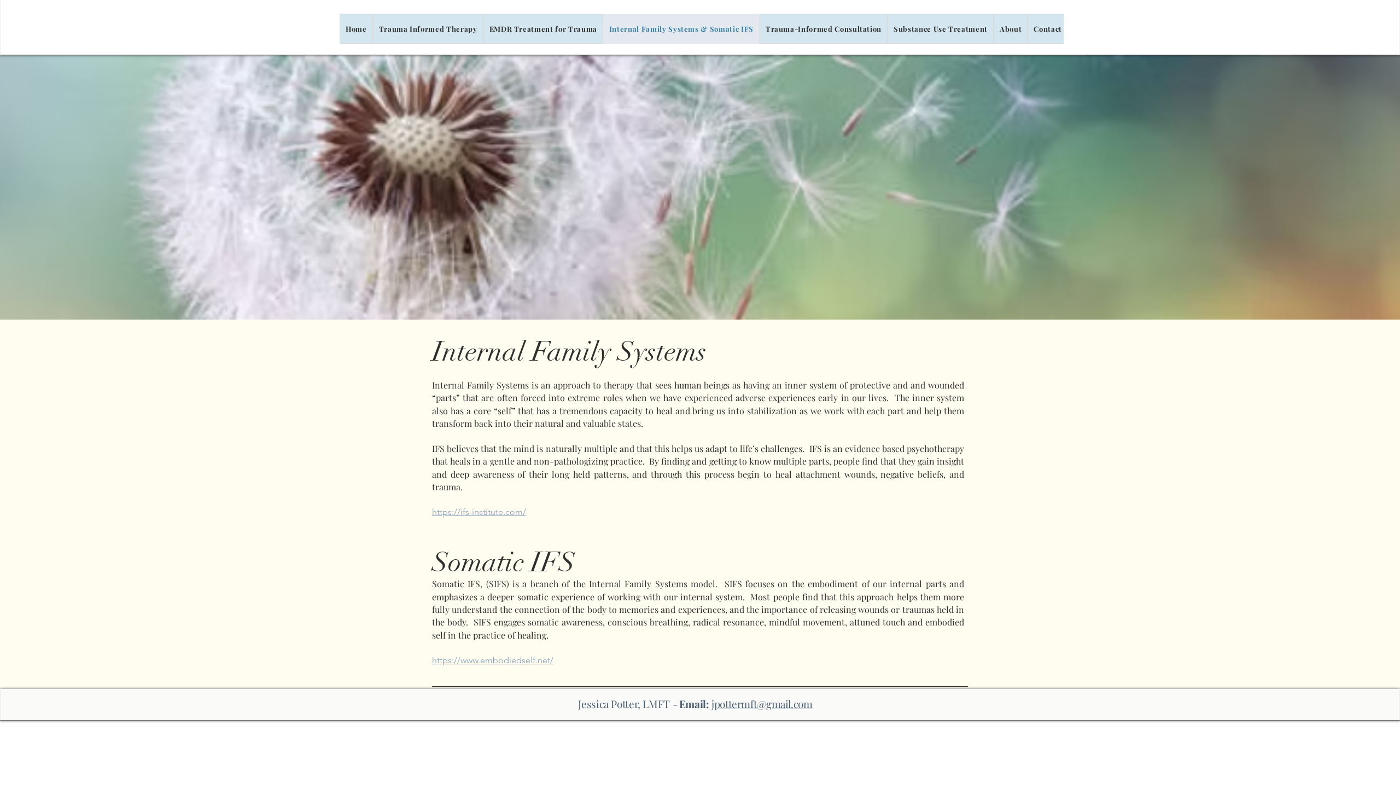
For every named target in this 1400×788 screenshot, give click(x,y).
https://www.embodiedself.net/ (492, 660)
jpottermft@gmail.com (761, 704)
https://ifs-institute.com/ (479, 512)
